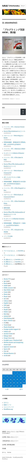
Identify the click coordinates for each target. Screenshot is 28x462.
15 (14, 379)
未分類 (5, 355)
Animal (6, 316)
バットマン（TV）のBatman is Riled (14, 149)
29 (14, 386)
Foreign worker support (11, 329)
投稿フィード (7, 405)
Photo (5, 294)
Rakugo (6, 336)
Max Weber (7, 290)
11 (24, 376)
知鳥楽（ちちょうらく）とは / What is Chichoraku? (13, 432)
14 (10, 379)
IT (13, 98)
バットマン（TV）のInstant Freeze (14, 127)
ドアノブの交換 (8, 236)
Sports (6, 349)
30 (17, 386)
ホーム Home (6, 452)
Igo (5, 281)
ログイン (6, 402)
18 (24, 379)
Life (5, 305)
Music (5, 296)
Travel (6, 325)
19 (4, 382)
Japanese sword (8, 347)
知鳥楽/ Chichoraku (11, 6)
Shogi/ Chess (8, 338)
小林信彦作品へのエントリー (10, 441)
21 (10, 382)
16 (17, 379)
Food (5, 307)
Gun (5, 351)
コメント (18, 98)
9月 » (21, 389)
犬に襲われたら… (8, 259)
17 (20, 379)
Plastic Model (8, 327)
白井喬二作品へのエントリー (10, 437)
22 (14, 382)
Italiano (6, 331)
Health (6, 309)
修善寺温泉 (7, 208)
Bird (5, 314)
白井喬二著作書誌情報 (8, 444)
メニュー (23, 5)
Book (11, 98)
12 (4, 379)
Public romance (8, 287)
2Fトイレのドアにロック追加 (12, 177)
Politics (6, 312)
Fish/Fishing (8, 318)
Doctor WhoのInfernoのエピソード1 (14, 131)
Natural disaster (9, 353)
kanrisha (20, 251)
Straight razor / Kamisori (11, 340)
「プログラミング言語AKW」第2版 (13, 31)
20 (7, 382)
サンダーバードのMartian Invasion (14, 219)
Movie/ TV (7, 279)
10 (20, 376)
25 (24, 382)
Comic (6, 292)
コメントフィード (9, 407)
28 (10, 386)
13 (7, 379)
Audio (5, 285)
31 (20, 386)
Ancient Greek (8, 333)
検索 (3, 107)
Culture (6, 301)
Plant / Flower (8, 320)
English (6, 303)
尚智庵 (4, 448)
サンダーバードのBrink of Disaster (14, 153)
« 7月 (6, 389)
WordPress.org (8, 409)
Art (5, 298)
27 (7, 386)
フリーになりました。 (10, 251)
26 (4, 386)
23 (17, 382)
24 (21, 382)
